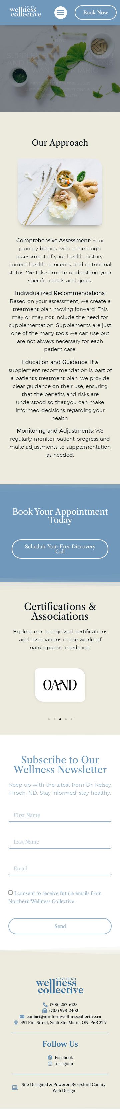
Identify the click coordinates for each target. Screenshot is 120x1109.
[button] (60, 12)
